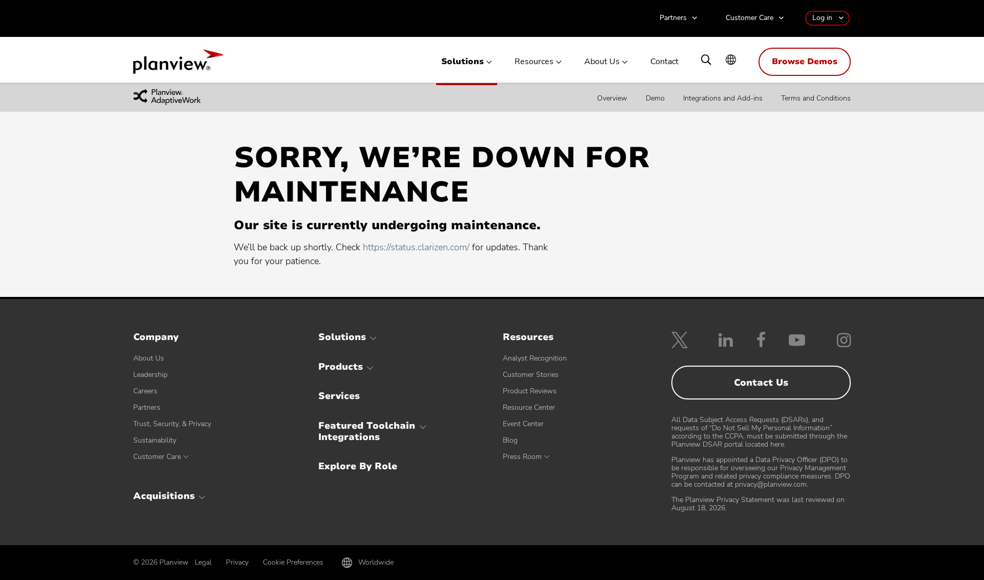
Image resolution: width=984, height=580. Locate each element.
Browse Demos (804, 61)
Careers (145, 391)
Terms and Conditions (816, 98)
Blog (510, 440)
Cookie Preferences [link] (293, 562)
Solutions (462, 62)
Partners (673, 18)
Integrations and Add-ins (723, 98)
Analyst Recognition (535, 358)
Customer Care (749, 18)
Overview (612, 98)
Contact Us (761, 382)
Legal (203, 562)
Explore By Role (357, 466)
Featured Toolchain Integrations (366, 431)
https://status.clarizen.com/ (416, 247)
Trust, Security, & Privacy (172, 424)
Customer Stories (531, 374)
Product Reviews (530, 391)
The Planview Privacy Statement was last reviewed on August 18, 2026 (758, 504)
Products (340, 367)
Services (339, 396)
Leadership (150, 374)
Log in (822, 18)
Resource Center (529, 407)
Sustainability (154, 440)
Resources (534, 62)
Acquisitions (164, 496)
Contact (664, 62)
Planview (178, 64)
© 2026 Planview (161, 562)
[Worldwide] (731, 60)
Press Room (522, 457)
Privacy (237, 562)
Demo (655, 98)
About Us (602, 62)
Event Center (523, 424)
